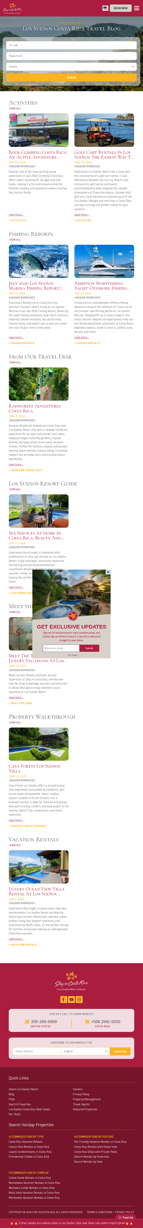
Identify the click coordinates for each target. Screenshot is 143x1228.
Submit (89, 648)
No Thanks (73, 655)
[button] (71, 636)
